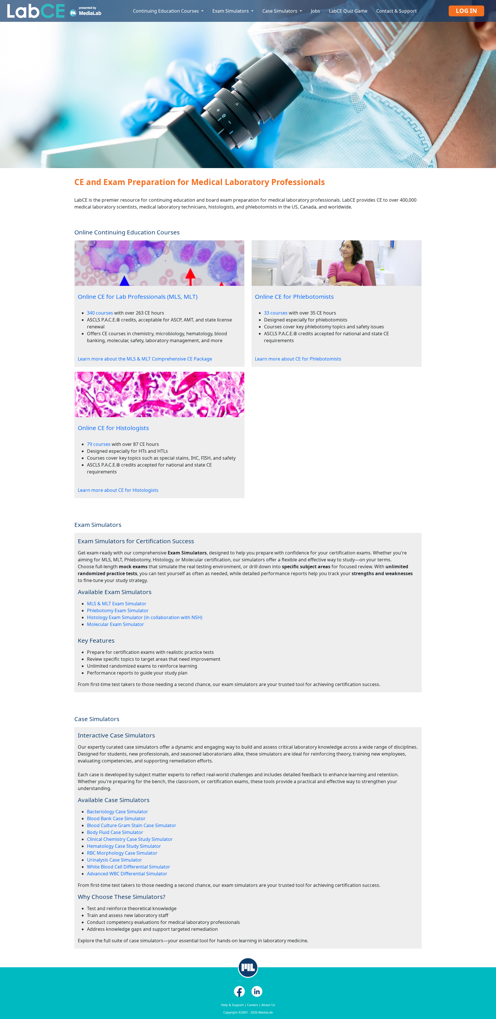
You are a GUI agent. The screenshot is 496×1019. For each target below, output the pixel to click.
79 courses (99, 444)
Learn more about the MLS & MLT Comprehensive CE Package (145, 359)
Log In (466, 11)
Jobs (315, 11)
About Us (268, 1005)
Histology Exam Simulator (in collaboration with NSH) (144, 617)
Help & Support (232, 1005)
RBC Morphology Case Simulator (122, 853)
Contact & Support (396, 11)
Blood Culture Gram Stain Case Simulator (131, 825)
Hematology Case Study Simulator (124, 846)
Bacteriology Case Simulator (117, 811)
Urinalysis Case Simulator (114, 860)
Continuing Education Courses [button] (166, 11)
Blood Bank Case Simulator (116, 818)
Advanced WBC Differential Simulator (127, 873)
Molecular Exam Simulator (115, 624)
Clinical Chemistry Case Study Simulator (130, 839)
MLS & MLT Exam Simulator (116, 603)
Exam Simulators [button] (231, 11)
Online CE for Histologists (113, 428)
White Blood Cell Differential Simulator (128, 867)
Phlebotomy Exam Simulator (118, 610)
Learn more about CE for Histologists (118, 490)
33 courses (276, 313)
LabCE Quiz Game (348, 11)
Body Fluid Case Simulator (115, 832)
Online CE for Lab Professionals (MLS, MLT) (137, 296)
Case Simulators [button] (280, 11)
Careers (252, 1005)
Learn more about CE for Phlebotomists (298, 359)
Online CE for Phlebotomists (294, 296)
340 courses (100, 313)
